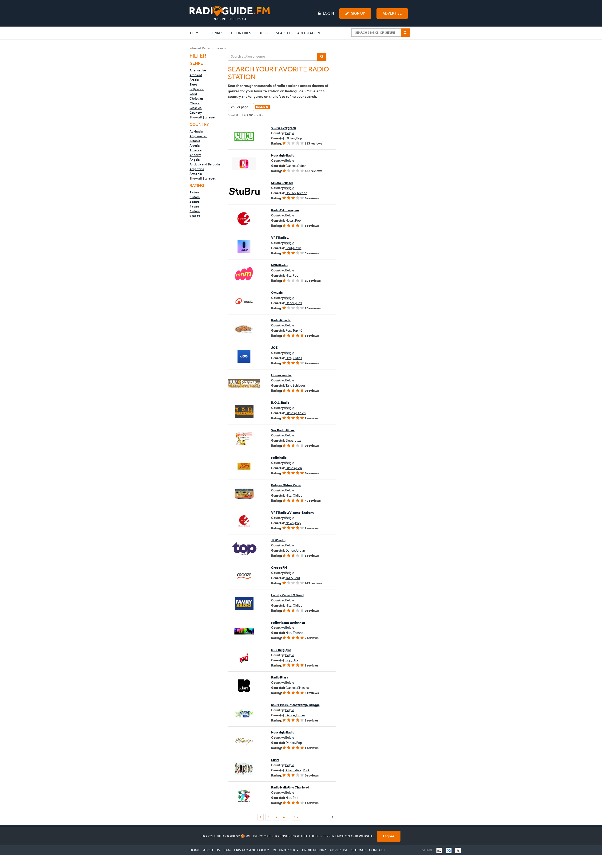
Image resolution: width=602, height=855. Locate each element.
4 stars (195, 206)
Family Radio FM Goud (287, 595)
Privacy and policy (251, 850)
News (289, 221)
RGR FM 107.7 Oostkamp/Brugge (295, 705)
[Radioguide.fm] (230, 13)
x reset (210, 117)
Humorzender (281, 375)
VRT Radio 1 (280, 238)
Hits (288, 276)
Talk (288, 386)
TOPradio (278, 540)
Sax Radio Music (283, 430)
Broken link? (314, 850)
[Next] (332, 817)
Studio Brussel (282, 183)
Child (193, 94)
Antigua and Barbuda (205, 164)
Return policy (286, 850)
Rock (306, 770)
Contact (377, 850)
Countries (241, 33)
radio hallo (279, 458)
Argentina (197, 169)
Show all (196, 117)
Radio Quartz (281, 320)
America (196, 150)
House (290, 193)
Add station (308, 33)
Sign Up (358, 13)
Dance (290, 303)
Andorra (195, 155)
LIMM (275, 760)
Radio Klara (279, 677)
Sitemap (358, 850)
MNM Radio (279, 265)
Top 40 (297, 331)
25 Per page (240, 107)
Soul (288, 248)
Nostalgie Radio (282, 155)
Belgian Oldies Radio (286, 485)
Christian (196, 98)
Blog (263, 33)
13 (296, 817)
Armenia (196, 174)
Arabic (194, 80)
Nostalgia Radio (282, 732)
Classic (195, 103)
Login (328, 13)
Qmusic (277, 293)
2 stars (195, 197)
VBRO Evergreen (283, 128)
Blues (194, 84)
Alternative (198, 70)
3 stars (195, 202)
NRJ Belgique (281, 650)
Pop (299, 138)
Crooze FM (279, 568)
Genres (216, 33)
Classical (196, 108)
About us (211, 850)
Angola (195, 159)
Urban (300, 551)
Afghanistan (198, 136)
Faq (227, 850)
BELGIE (260, 107)
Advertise (392, 13)
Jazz (298, 441)
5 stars (195, 211)
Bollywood (197, 89)
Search (283, 33)
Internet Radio (200, 48)
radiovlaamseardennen (288, 623)
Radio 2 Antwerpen (285, 210)
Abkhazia (196, 131)
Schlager (299, 386)
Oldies (290, 138)
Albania (195, 141)
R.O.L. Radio (280, 403)
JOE (274, 348)
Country (196, 112)
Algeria (195, 145)
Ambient (196, 75)
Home (198, 33)
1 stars (195, 192)
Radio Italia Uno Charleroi (290, 787)
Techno (302, 193)
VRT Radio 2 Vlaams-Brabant (292, 513)
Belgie (289, 133)
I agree (388, 836)
